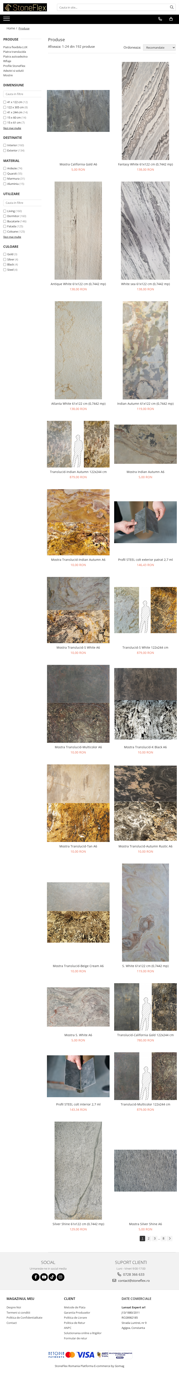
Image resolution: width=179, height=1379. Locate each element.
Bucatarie (13, 221)
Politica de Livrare (75, 1317)
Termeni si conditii (18, 1312)
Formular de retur (75, 1338)
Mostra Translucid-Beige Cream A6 (78, 966)
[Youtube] (44, 1277)
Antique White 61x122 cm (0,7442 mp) (78, 284)
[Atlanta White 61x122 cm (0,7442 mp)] (78, 350)
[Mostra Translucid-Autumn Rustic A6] (145, 803)
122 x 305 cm (15, 107)
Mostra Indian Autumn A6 (145, 472)
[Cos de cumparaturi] (171, 19)
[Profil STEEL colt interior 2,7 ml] (78, 1076)
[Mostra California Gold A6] (78, 111)
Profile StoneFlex (14, 66)
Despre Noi (14, 1307)
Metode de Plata (74, 1307)
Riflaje (7, 61)
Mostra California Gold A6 (78, 164)
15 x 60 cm (14, 117)
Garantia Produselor (77, 1312)
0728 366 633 (133, 1274)
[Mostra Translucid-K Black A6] (145, 704)
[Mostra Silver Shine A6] (145, 1171)
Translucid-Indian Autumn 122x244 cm (78, 472)
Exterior (12, 150)
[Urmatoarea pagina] (169, 1238)
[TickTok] (52, 1277)
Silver (10, 259)
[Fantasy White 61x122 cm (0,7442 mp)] (145, 111)
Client (69, 1298)
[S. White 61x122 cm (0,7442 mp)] (145, 913)
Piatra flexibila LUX (15, 47)
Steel (10, 270)
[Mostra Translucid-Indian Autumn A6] (78, 522)
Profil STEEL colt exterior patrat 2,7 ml (145, 560)
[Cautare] (172, 7)
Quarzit (12, 173)
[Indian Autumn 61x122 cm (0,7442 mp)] (145, 350)
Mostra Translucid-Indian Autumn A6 (78, 560)
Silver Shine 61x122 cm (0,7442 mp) (78, 1224)
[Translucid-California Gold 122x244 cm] (145, 1007)
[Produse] (7, 20)
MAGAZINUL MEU (20, 1298)
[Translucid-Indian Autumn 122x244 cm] (78, 444)
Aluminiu (13, 184)
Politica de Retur (74, 1323)
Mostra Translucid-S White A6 (78, 647)
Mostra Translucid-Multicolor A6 (78, 747)
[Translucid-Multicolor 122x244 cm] (145, 1076)
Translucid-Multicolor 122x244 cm (145, 1104)
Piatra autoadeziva (15, 56)
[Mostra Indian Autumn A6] (145, 444)
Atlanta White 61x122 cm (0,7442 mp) (78, 403)
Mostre (8, 75)
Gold (10, 254)
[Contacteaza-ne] (160, 19)
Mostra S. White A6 (78, 1035)
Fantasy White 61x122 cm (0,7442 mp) (145, 164)
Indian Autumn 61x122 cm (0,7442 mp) (145, 403)
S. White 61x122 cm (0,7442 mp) (145, 966)
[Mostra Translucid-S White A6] (78, 610)
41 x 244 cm (14, 112)
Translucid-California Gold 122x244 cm (145, 1035)
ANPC (67, 1328)
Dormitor (13, 216)
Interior (12, 145)
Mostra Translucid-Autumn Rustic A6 (145, 846)
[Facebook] (36, 1277)
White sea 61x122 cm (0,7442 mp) (145, 284)
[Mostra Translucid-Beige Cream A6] (78, 912)
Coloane (12, 231)
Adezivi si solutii (13, 71)
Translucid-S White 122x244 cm (145, 647)
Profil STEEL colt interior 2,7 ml (78, 1104)
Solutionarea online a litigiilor (83, 1333)
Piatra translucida (14, 52)
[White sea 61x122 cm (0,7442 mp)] (145, 231)
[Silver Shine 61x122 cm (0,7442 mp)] (78, 1171)
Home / (12, 28)
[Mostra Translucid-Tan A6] (78, 803)
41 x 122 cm (14, 102)
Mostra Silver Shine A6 (145, 1224)
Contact (12, 1323)
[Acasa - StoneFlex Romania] (25, 7)
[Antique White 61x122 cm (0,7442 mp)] (78, 231)
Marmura (13, 178)
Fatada (11, 226)
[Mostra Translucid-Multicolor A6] (78, 704)
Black (10, 264)
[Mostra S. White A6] (78, 1007)
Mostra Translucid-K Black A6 (145, 747)
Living (11, 211)
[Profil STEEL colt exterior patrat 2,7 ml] (145, 522)
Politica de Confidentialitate (24, 1317)
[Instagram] (60, 1277)
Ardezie (12, 168)
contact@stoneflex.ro (133, 1280)
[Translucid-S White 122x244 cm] (145, 610)
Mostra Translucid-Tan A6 (78, 846)
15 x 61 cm (14, 122)
